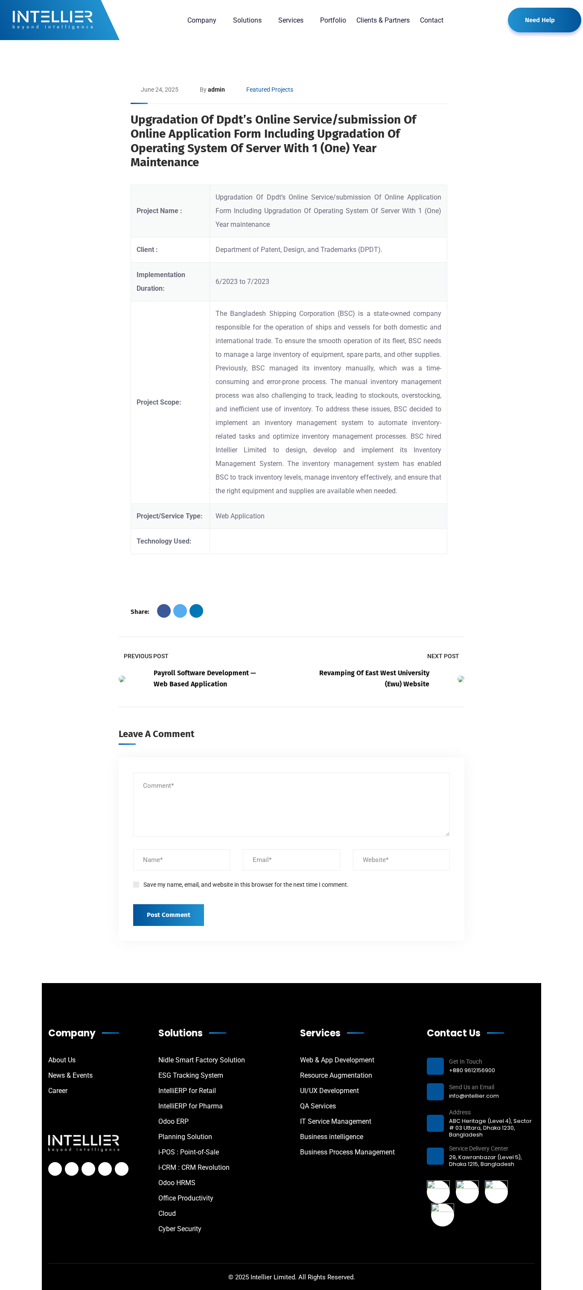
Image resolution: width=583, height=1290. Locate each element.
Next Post (443, 656)
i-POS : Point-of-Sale (188, 1152)
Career (57, 1091)
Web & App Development (337, 1060)
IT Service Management (335, 1121)
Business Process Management (347, 1152)
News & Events (70, 1075)
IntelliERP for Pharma (190, 1106)
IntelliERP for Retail (187, 1091)
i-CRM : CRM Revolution (194, 1167)
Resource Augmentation (336, 1075)
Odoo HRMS (176, 1183)
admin (216, 89)
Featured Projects (269, 89)
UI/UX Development (329, 1091)
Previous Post (146, 656)
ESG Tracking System (190, 1075)
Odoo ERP (173, 1121)
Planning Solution (185, 1137)
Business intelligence (331, 1137)
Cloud (167, 1213)
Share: (140, 612)
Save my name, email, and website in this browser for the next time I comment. (246, 884)
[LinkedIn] (196, 611)
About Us (62, 1060)
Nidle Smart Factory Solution (201, 1060)
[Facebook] (164, 611)
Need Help (540, 20)
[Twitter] (180, 611)
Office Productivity (185, 1198)
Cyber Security (179, 1229)
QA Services (318, 1106)
